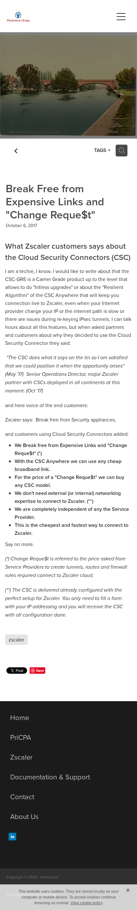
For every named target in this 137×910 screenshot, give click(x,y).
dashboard (49, 877)
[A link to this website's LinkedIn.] (12, 836)
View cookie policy (86, 903)
